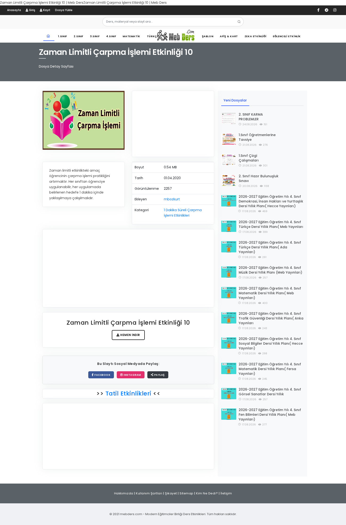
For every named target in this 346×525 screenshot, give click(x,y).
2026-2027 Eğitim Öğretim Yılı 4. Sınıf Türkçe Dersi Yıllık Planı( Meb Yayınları (271, 224)
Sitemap (186, 493)
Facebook (102, 375)
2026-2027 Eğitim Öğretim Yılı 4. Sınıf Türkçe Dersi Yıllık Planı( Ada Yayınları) (270, 247)
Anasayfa (14, 10)
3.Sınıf (95, 36)
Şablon (207, 36)
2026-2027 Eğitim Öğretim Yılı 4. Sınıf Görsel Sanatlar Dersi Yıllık (270, 391)
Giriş (31, 10)
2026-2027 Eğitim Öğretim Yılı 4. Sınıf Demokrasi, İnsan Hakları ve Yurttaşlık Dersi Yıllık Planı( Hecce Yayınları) (271, 201)
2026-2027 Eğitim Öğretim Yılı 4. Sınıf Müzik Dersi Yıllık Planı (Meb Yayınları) (270, 270)
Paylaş (159, 375)
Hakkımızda (123, 493)
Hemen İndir (130, 335)
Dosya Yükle (63, 10)
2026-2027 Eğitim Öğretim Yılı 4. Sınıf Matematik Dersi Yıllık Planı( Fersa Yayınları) (270, 369)
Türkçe (153, 36)
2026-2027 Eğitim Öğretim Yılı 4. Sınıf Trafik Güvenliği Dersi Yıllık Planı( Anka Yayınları (271, 318)
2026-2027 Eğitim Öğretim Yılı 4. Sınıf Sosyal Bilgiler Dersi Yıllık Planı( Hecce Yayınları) (271, 343)
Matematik (131, 36)
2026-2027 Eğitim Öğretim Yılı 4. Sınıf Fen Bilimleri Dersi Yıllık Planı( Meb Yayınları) (270, 415)
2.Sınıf (78, 36)
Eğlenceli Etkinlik (287, 36)
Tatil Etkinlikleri (128, 393)
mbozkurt (172, 199)
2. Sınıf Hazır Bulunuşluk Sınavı (258, 178)
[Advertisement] (173, 124)
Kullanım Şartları (149, 493)
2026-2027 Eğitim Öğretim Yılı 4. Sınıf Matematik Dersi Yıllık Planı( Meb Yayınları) (270, 293)
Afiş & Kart (229, 36)
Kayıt (46, 10)
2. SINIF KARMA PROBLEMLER (251, 116)
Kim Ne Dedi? (207, 493)
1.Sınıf (62, 36)
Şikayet (171, 493)
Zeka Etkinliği (255, 36)
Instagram (132, 375)
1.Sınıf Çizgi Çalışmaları (249, 158)
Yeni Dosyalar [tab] (235, 100)
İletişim (226, 493)
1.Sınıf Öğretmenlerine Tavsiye (257, 137)
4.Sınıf (111, 36)
